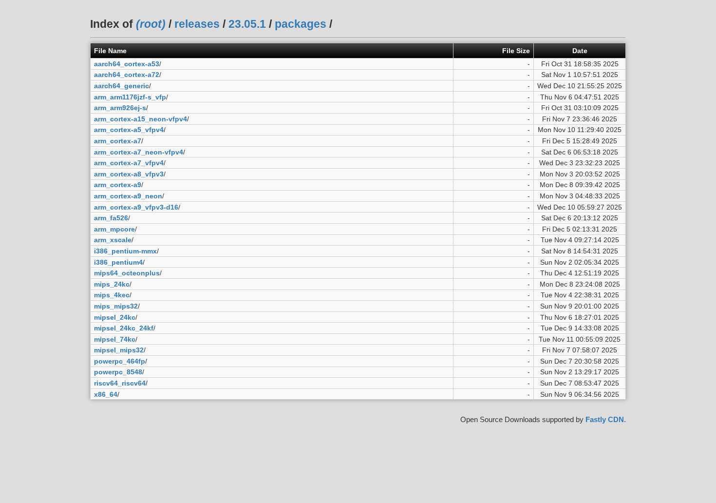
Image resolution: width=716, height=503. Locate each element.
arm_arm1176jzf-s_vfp (130, 97)
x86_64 (105, 394)
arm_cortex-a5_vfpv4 (129, 130)
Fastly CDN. (605, 419)
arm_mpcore (114, 229)
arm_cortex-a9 (117, 185)
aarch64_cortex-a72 (126, 74)
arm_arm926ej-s (120, 108)
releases (197, 24)
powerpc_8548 (118, 372)
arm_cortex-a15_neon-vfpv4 (140, 119)
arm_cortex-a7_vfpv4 (129, 163)
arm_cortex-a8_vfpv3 (129, 174)
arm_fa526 (111, 218)
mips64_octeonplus (127, 273)
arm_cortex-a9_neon (128, 196)
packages (300, 24)
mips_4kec (112, 295)
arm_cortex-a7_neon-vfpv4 (138, 152)
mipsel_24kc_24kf (123, 328)
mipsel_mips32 (119, 350)
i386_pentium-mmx (125, 251)
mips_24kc (112, 284)
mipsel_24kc (114, 317)
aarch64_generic (121, 86)
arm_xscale (113, 240)
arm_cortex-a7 (117, 141)
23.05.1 (247, 24)
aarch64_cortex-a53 (126, 64)
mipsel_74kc (114, 339)
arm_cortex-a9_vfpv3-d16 (136, 207)
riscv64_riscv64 (120, 383)
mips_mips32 (116, 306)
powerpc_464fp (119, 361)
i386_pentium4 (118, 262)
